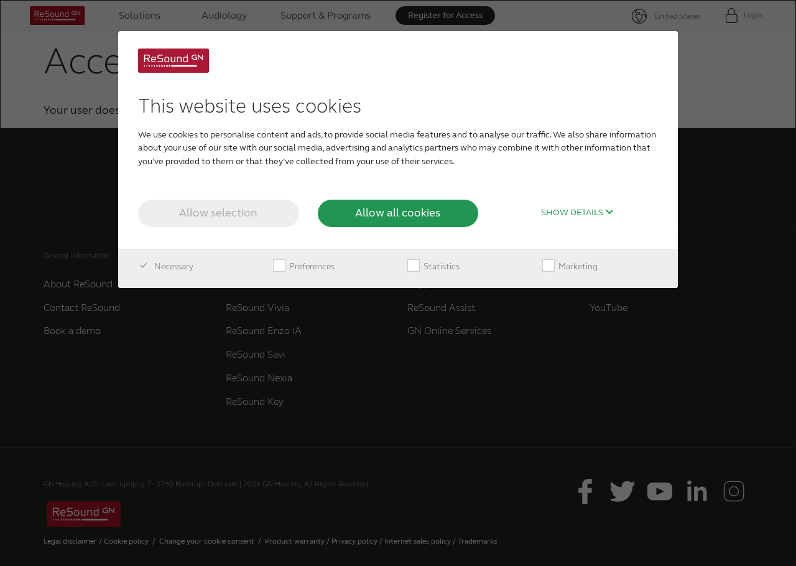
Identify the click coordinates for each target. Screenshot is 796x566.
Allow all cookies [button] (397, 213)
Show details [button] (573, 213)
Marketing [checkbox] (577, 266)
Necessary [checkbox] (172, 266)
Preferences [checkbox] (311, 266)
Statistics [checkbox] (441, 266)
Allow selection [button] (218, 213)
